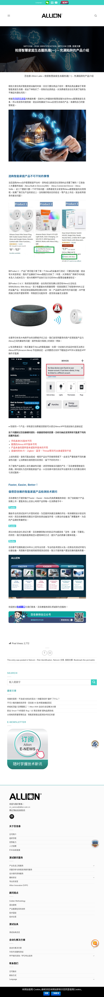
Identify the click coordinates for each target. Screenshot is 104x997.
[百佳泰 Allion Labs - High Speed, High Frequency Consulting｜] (52, 16)
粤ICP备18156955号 (17, 810)
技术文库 (12, 917)
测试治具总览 (14, 932)
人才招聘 (12, 846)
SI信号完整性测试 (16, 952)
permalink (90, 660)
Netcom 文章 (64, 46)
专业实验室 (13, 881)
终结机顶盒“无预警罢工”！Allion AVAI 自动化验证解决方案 (31, 707)
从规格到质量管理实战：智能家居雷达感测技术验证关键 (31, 715)
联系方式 (12, 975)
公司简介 (12, 834)
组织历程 (12, 838)
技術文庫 (76, 46)
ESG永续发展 (14, 850)
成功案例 (12, 905)
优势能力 (12, 842)
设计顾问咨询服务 (16, 874)
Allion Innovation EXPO (18, 885)
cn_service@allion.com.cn (19, 807)
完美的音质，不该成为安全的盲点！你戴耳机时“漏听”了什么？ (33, 699)
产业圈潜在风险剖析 (17, 909)
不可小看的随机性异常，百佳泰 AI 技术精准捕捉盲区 (29, 703)
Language (38, 2)
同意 (46, 993)
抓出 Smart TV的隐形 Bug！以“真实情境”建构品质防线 (30, 711)
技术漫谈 (12, 913)
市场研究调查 (19, 99)
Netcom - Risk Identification (40, 46)
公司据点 (12, 971)
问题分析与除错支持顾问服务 (20, 870)
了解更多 (56, 993)
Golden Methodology (17, 901)
